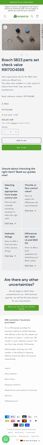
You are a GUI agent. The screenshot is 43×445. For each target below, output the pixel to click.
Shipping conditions (12, 384)
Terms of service (11, 436)
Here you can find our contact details (21, 307)
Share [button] (6, 104)
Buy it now (21, 147)
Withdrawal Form (11, 401)
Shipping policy (24, 436)
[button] (4, 16)
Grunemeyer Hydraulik (20, 429)
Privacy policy (30, 432)
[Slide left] (16, 55)
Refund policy (19, 432)
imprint (7, 368)
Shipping (14, 123)
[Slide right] (26, 55)
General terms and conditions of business (21, 390)
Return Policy (10, 379)
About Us (8, 395)
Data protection (11, 373)
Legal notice (35, 436)
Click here (9, 223)
